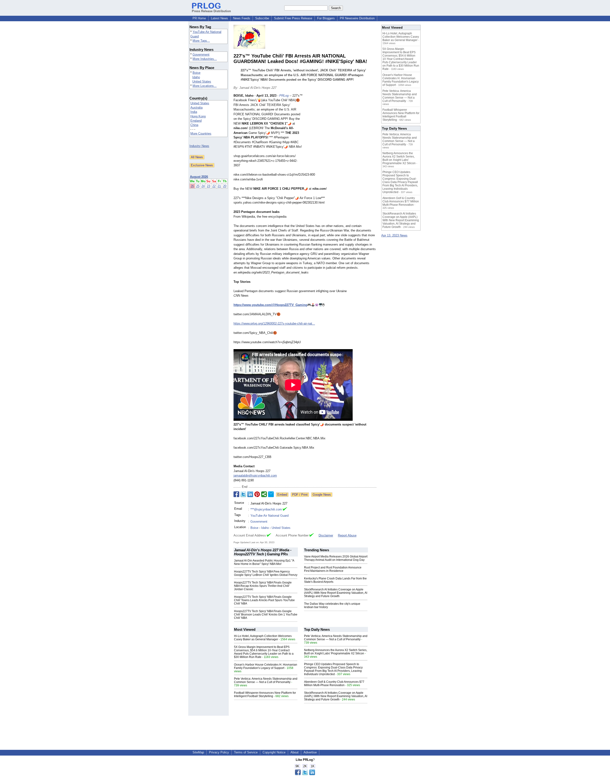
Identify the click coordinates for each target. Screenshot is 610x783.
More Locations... (205, 86)
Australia (196, 107)
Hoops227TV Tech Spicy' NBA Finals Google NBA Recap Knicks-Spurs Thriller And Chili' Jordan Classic (263, 586)
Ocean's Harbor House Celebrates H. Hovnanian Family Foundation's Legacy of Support (265, 666)
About (294, 752)
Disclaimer (326, 535)
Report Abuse (347, 535)
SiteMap (198, 752)
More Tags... (201, 40)
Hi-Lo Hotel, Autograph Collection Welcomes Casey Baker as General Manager (263, 637)
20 (224, 186)
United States (201, 81)
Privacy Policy (219, 752)
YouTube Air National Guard (269, 515)
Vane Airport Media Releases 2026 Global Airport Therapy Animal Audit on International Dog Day (335, 558)
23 (208, 186)
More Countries (200, 133)
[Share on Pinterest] (257, 494)
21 (219, 186)
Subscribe (262, 18)
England (196, 120)
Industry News (199, 146)
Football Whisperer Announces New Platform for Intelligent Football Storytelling (265, 694)
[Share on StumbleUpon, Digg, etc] (264, 494)
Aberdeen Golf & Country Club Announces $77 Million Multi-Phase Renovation (334, 683)
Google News (322, 494)
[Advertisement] (340, 128)
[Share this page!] (305, 774)
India (193, 112)
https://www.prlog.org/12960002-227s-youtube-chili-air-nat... (274, 323)
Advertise (310, 752)
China (194, 125)
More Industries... (205, 59)
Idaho (196, 77)
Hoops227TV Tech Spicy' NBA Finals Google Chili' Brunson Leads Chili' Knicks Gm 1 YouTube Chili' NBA (265, 615)
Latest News (219, 18)
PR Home (199, 18)
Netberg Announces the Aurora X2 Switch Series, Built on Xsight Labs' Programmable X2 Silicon (335, 651)
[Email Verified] (285, 509)
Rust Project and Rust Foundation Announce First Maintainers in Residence (332, 569)
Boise (196, 72)
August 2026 (199, 177)
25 (197, 186)
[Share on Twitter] (243, 494)
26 (192, 186)
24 (203, 186)
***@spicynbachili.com (266, 509)
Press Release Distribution (211, 11)
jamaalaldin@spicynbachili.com (255, 475)
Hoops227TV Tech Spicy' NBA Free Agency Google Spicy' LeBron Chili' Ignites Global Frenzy (265, 573)
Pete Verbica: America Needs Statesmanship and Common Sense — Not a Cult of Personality (265, 680)
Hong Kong (198, 116)
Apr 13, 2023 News (394, 235)
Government (201, 54)
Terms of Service (246, 752)
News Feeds (241, 18)
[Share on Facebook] (236, 494)
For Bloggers (326, 18)
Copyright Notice (274, 752)
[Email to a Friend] (271, 494)
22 (214, 186)
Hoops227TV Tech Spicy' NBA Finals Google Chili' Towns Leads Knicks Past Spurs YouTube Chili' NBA (264, 600)
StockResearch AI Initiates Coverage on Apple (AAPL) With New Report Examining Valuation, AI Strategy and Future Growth (335, 593)
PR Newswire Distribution (357, 18)
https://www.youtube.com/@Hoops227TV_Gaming (270, 305)
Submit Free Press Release (293, 18)
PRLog (284, 95)
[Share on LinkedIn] (250, 494)
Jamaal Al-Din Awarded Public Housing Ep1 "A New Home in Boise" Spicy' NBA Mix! (264, 562)
